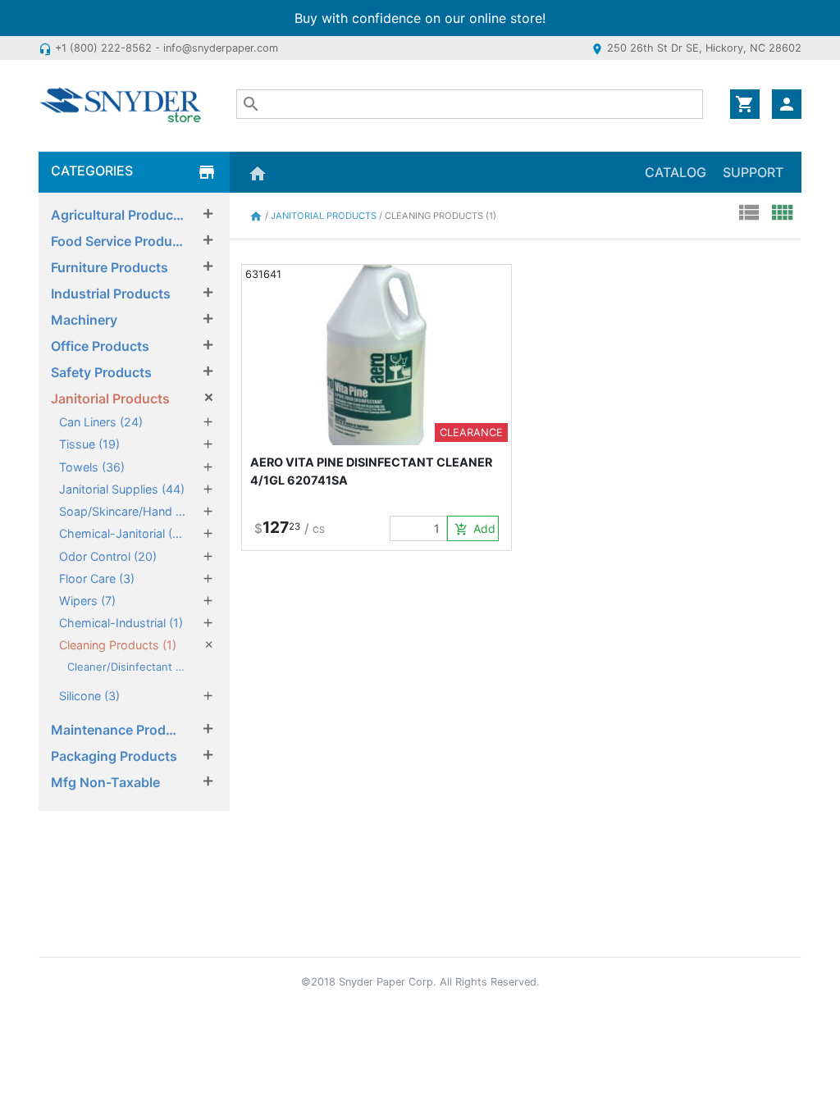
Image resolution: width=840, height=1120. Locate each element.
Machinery (84, 320)
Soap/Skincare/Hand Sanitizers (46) (122, 511)
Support (753, 172)
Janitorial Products (110, 398)
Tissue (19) (89, 444)
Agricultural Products (117, 215)
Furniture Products (109, 267)
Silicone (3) (89, 696)
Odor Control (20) (108, 556)
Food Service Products (117, 241)
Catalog (675, 172)
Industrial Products (111, 293)
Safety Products (101, 372)
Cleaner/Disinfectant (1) (127, 666)
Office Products (100, 346)
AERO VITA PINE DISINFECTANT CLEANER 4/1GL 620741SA (371, 471)
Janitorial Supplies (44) (122, 489)
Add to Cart (476, 528)
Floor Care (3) (97, 578)
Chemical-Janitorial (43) (122, 533)
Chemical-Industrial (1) (121, 623)
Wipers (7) (87, 601)
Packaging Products (114, 756)
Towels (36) (92, 467)
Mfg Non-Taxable (105, 782)
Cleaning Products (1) (117, 645)
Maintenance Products (117, 730)
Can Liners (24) (101, 422)
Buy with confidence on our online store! (420, 18)
